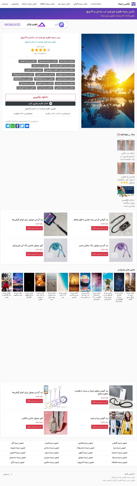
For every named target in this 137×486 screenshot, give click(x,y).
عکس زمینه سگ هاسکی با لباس (6, 295)
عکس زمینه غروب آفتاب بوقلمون (59, 70)
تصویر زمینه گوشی (119, 443)
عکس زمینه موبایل (65, 74)
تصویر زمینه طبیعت (17, 448)
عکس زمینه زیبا (64, 4)
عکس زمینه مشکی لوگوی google (29, 295)
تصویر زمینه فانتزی (85, 443)
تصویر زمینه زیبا (119, 448)
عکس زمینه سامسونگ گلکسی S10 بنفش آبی (97, 296)
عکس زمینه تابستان (47, 61)
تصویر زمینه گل (18, 443)
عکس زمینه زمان (40, 65)
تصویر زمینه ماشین (51, 462)
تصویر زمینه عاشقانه (119, 462)
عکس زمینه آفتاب (27, 61)
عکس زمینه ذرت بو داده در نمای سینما (85, 295)
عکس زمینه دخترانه (29, 4)
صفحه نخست (96, 4)
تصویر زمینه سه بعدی (17, 457)
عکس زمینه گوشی (80, 4)
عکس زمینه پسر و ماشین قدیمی (74, 295)
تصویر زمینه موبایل (85, 457)
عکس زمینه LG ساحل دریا (63, 295)
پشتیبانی (15, 4)
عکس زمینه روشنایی (65, 88)
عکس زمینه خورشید (65, 83)
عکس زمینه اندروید (65, 79)
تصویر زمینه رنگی (17, 462)
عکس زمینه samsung (44, 79)
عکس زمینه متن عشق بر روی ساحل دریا (52, 296)
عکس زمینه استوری (45, 74)
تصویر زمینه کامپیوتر (85, 462)
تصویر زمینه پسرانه (119, 457)
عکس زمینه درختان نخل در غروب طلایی (40, 296)
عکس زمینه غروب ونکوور (18, 294)
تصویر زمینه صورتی (51, 457)
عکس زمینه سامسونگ (23, 74)
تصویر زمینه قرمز (51, 443)
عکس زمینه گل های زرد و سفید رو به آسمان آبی (108, 296)
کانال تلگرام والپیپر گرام (38, 103)
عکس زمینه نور (26, 83)
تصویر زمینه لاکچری (17, 452)
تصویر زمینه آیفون (86, 452)
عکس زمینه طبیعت (26, 88)
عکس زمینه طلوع (44, 83)
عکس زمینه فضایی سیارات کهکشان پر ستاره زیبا (119, 297)
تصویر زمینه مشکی (51, 448)
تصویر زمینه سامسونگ (85, 448)
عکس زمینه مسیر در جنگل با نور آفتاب (130, 296)
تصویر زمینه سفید (51, 452)
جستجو (5, 4)
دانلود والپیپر (40, 97)
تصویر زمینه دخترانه (119, 452)
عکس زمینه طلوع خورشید (62, 65)
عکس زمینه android (23, 79)
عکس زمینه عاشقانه (47, 4)
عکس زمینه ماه (67, 61)
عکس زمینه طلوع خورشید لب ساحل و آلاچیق (110, 11)
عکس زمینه (124, 4)
